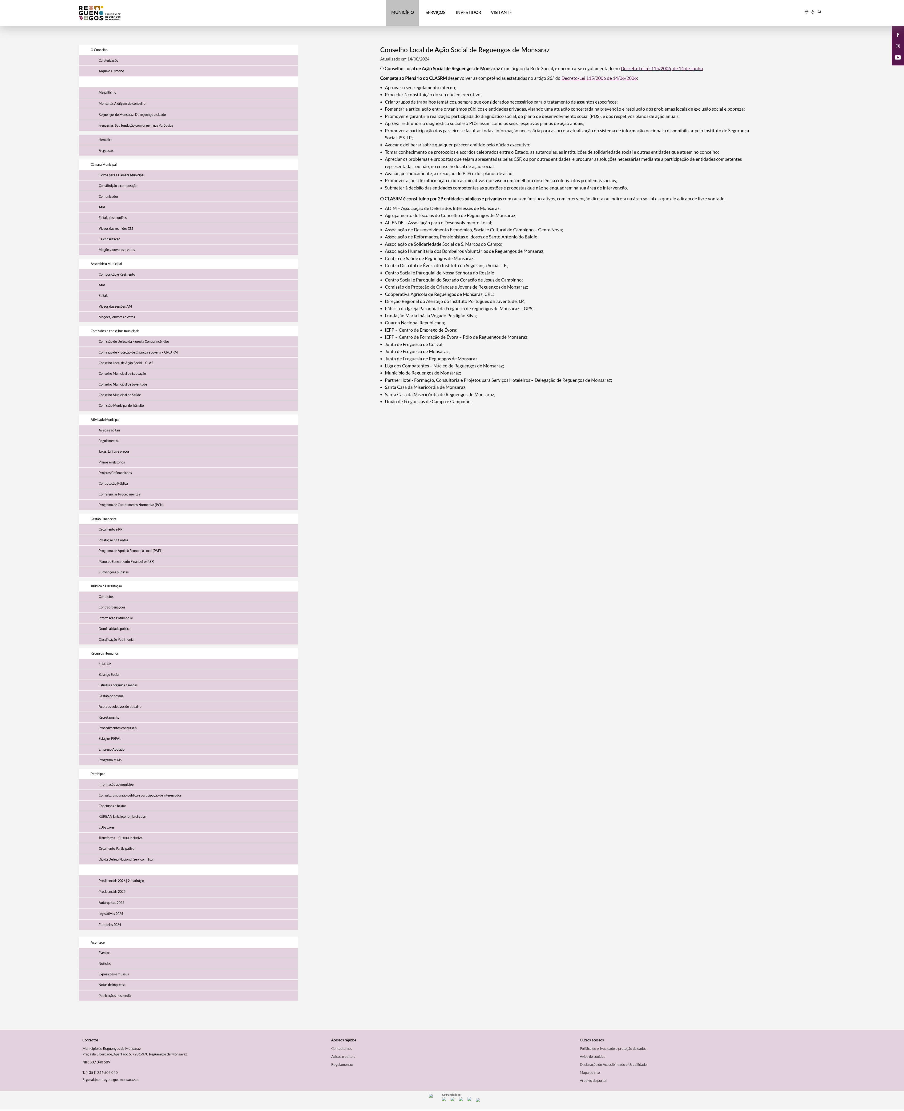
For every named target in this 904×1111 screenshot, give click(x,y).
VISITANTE (501, 12)
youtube (895, 62)
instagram (895, 51)
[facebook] (898, 34)
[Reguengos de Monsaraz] (172, 13)
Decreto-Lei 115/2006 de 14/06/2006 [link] (599, 78)
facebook (895, 39)
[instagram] (898, 45)
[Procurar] (819, 12)
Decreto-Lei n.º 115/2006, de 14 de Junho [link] (662, 68)
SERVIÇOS (435, 12)
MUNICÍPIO (402, 12)
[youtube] (898, 57)
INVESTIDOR (468, 12)
